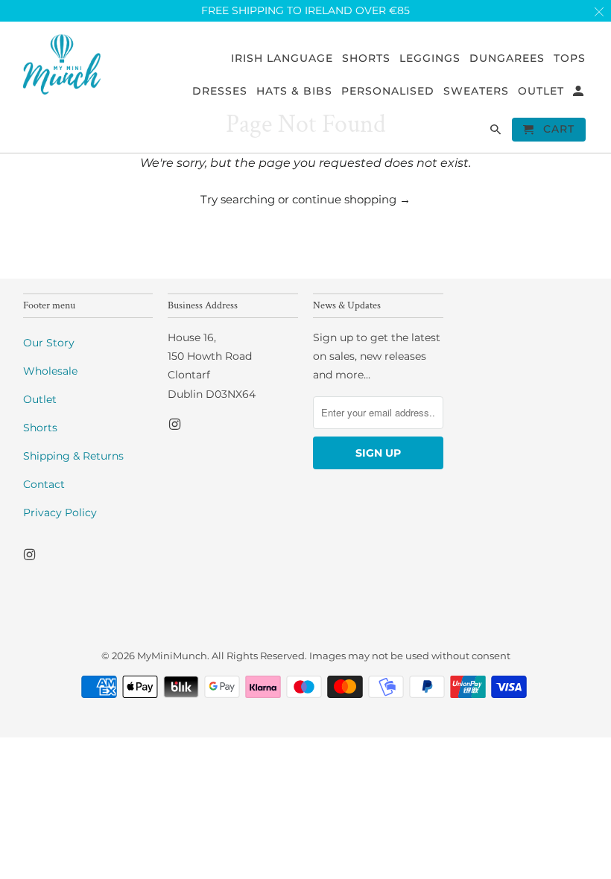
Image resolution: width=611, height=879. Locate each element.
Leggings (429, 58)
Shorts (40, 427)
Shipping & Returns (73, 456)
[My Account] (579, 94)
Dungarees (507, 58)
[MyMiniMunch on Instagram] (31, 555)
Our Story (49, 342)
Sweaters (476, 91)
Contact (44, 484)
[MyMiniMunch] (62, 64)
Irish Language (282, 58)
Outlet (40, 399)
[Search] (496, 133)
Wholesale (50, 371)
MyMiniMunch (172, 655)
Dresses (219, 91)
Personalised (387, 91)
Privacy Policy (60, 512)
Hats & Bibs (294, 91)
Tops (570, 58)
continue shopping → (351, 199)
